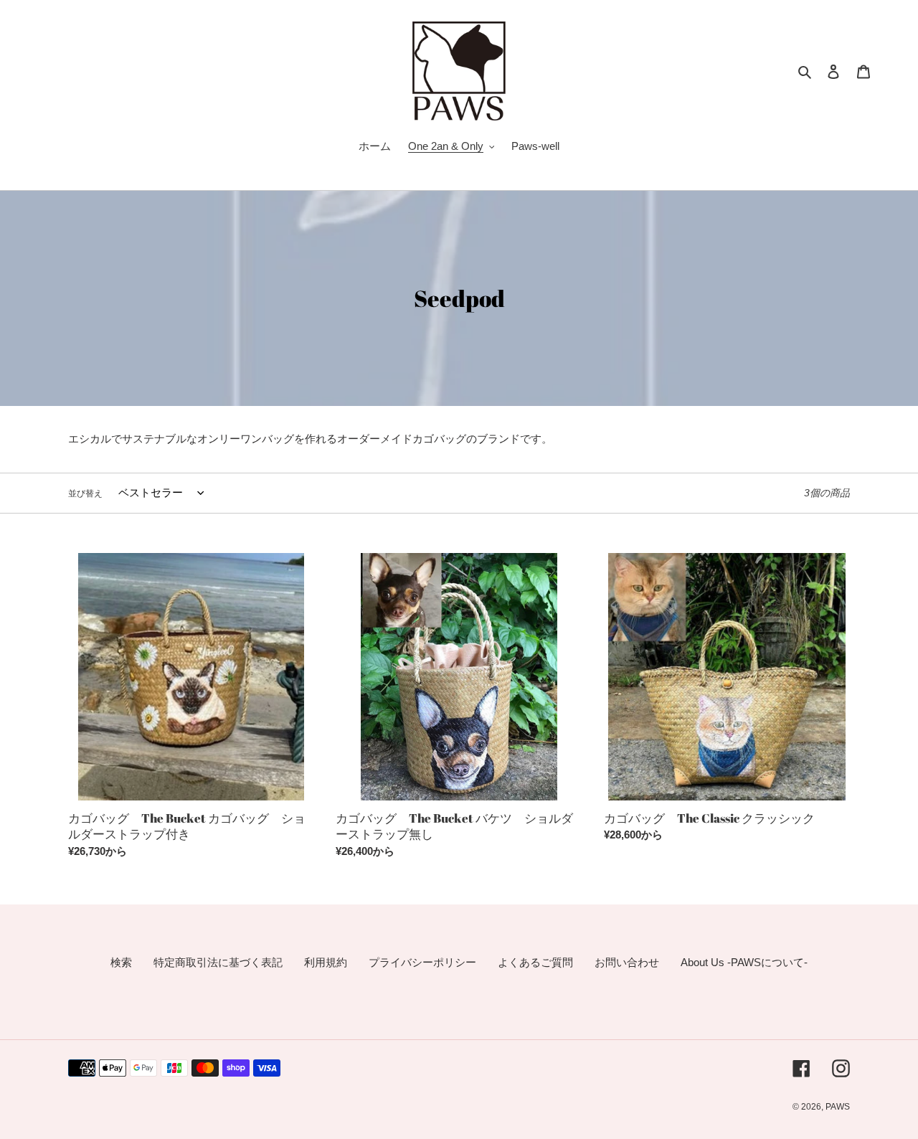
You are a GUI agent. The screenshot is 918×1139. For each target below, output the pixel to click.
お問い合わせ (627, 962)
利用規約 (325, 962)
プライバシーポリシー (422, 962)
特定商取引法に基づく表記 (218, 962)
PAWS (837, 1107)
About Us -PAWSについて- (744, 962)
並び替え (85, 493)
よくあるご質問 (535, 962)
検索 (121, 962)
